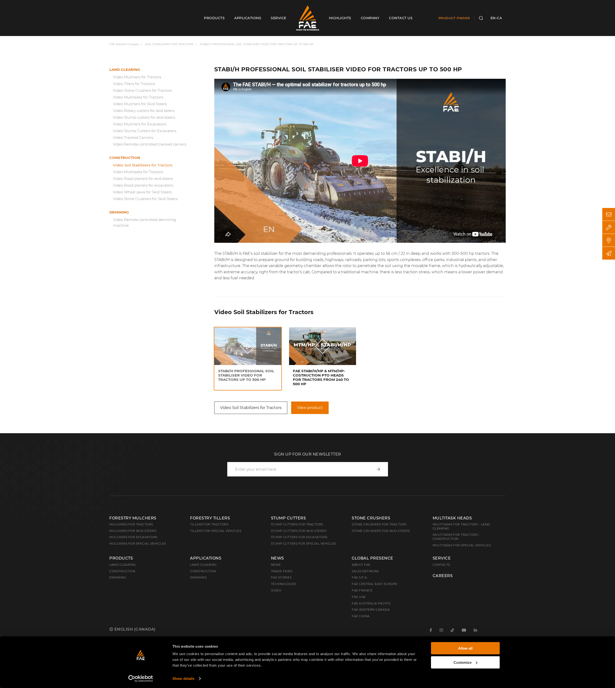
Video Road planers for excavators (143, 185)
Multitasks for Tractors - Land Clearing (461, 526)
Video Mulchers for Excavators (139, 124)
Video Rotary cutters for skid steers (144, 110)
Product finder (454, 18)
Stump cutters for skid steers (298, 531)
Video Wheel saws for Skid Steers (142, 192)
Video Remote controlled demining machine (144, 222)
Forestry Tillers (210, 518)
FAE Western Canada (124, 44)
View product (310, 407)
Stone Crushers (371, 518)
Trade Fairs (281, 571)
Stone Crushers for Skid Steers (381, 531)
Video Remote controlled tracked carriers (149, 144)
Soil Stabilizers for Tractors (169, 44)
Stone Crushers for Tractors (379, 524)
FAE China (361, 616)
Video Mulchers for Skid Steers (140, 104)
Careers (443, 576)
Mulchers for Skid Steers (132, 531)
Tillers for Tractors (209, 524)
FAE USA (359, 597)
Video (276, 590)
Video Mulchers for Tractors (137, 77)
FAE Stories (281, 577)
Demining (119, 212)
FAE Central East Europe (374, 584)
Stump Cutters (288, 518)
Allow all (465, 648)
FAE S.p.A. (360, 577)
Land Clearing (203, 564)
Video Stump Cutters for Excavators (144, 130)
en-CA (496, 18)
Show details (183, 678)
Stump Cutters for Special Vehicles (303, 543)
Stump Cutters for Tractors (297, 524)
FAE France (362, 590)
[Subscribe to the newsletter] (608, 253)
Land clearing (124, 69)
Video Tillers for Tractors (134, 83)
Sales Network (365, 571)
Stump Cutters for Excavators (299, 537)
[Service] (608, 227)
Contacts (441, 564)
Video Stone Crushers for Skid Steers (145, 198)
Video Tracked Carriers (133, 137)
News (277, 558)
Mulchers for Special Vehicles (137, 543)
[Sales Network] (608, 240)
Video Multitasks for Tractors (138, 97)
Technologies (283, 584)
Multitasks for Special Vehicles (462, 545)
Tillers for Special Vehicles (215, 531)
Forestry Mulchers (132, 518)
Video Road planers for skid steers (143, 178)
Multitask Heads (452, 518)
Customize (463, 662)
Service (442, 558)
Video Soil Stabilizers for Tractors (142, 165)
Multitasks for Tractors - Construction (456, 537)
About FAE (361, 564)
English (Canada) (134, 629)
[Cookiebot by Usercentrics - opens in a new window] (141, 678)
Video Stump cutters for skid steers (144, 117)
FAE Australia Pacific (371, 603)
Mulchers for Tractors (131, 524)
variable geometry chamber (295, 265)
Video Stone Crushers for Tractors (142, 90)
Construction (124, 157)
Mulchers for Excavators (133, 537)
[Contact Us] (608, 214)
